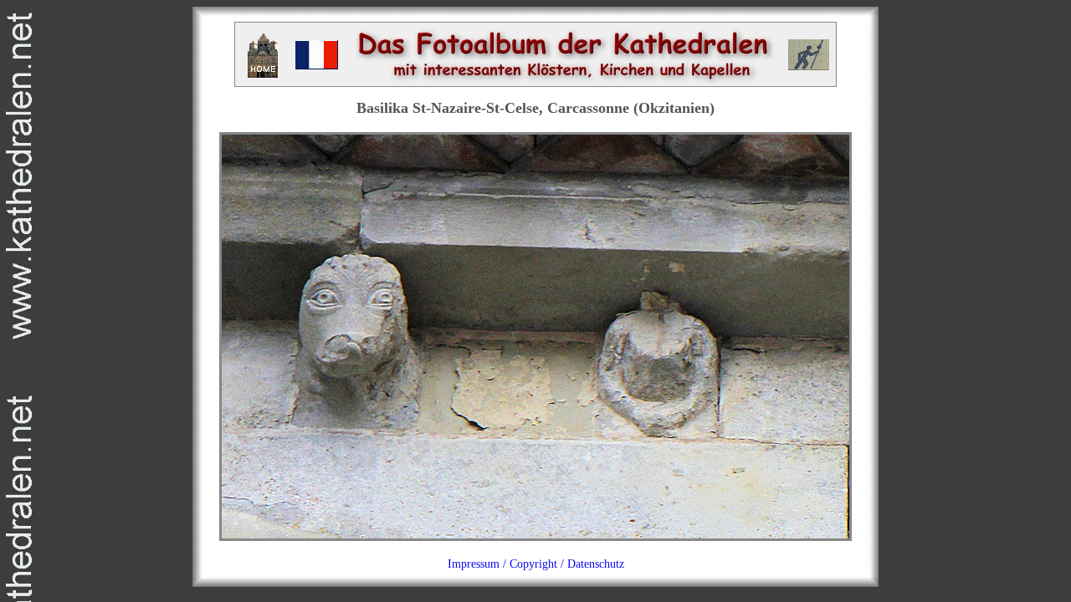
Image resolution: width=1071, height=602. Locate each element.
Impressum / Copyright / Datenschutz (536, 564)
